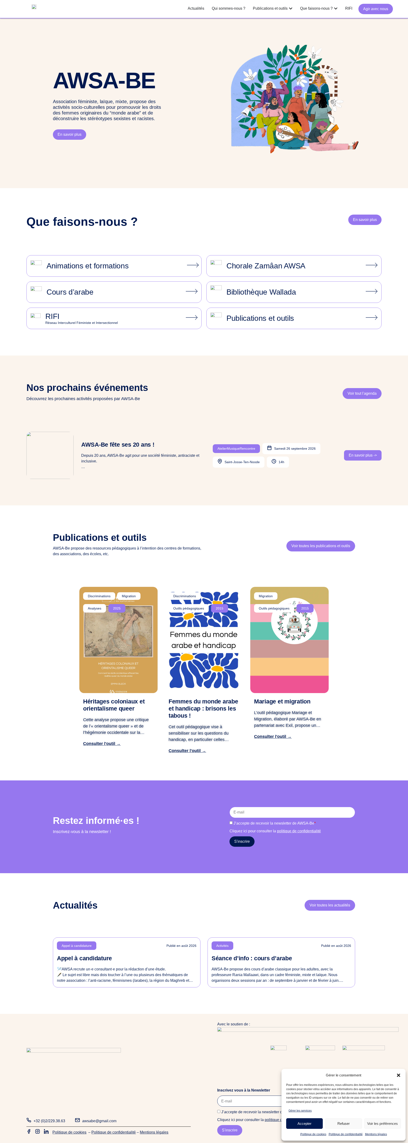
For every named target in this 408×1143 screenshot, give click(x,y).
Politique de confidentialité (346, 1134)
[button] (398, 1075)
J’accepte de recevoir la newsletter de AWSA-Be (275, 823)
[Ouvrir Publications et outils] (291, 8)
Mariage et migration (282, 701)
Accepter (304, 1124)
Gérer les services (300, 1110)
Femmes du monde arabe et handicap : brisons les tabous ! (203, 708)
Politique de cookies (313, 1134)
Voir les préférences (382, 1124)
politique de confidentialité (299, 831)
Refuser (343, 1124)
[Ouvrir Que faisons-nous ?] (336, 8)
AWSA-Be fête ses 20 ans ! (117, 444)
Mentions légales (376, 1134)
